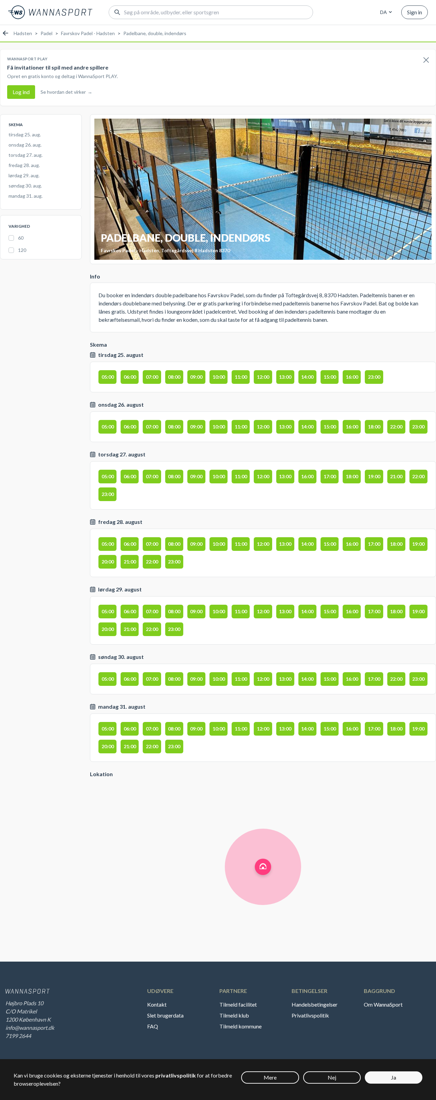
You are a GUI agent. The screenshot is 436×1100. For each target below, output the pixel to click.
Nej (332, 1077)
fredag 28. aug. (24, 165)
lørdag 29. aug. (24, 175)
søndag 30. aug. (25, 186)
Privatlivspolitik (310, 1015)
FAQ (152, 1026)
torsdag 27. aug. (26, 155)
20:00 (108, 561)
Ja (393, 1077)
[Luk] (426, 60)
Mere (270, 1077)
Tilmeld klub (234, 1015)
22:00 (396, 427)
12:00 (263, 377)
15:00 (330, 377)
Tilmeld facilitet (238, 1004)
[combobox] (385, 12)
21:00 (396, 476)
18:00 (374, 427)
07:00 (152, 377)
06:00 (130, 377)
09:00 (196, 377)
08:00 (174, 377)
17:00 (330, 476)
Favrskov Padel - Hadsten (88, 33)
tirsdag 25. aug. (25, 134)
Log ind (21, 92)
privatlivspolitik (175, 1075)
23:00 (374, 377)
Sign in (414, 12)
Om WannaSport (383, 1004)
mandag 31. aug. (26, 196)
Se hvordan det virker (66, 92)
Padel (46, 33)
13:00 (285, 377)
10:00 (219, 377)
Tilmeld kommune (240, 1026)
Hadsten (23, 33)
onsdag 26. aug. (25, 145)
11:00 (241, 377)
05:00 (108, 377)
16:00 (352, 377)
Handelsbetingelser (315, 1004)
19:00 (374, 476)
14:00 (307, 377)
